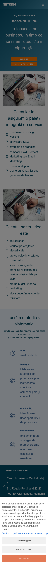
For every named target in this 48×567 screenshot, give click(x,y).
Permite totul (24, 558)
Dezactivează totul (23, 549)
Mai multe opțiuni (24, 540)
